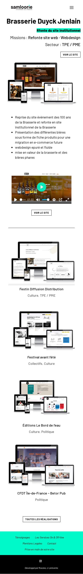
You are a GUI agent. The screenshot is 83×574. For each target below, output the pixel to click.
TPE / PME (71, 44)
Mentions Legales (32, 543)
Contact (51, 543)
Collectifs (35, 363)
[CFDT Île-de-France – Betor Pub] (41, 465)
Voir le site (70, 54)
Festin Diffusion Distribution (41, 289)
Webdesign (70, 37)
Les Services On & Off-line (49, 537)
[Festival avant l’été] (41, 329)
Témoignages (22, 537)
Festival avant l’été (41, 357)
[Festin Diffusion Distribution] (41, 261)
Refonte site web (43, 37)
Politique (47, 431)
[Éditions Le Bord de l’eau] (41, 397)
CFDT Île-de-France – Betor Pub (41, 493)
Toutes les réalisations (41, 519)
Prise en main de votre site (39, 549)
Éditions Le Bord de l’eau (41, 425)
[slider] (23, 199)
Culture (33, 295)
